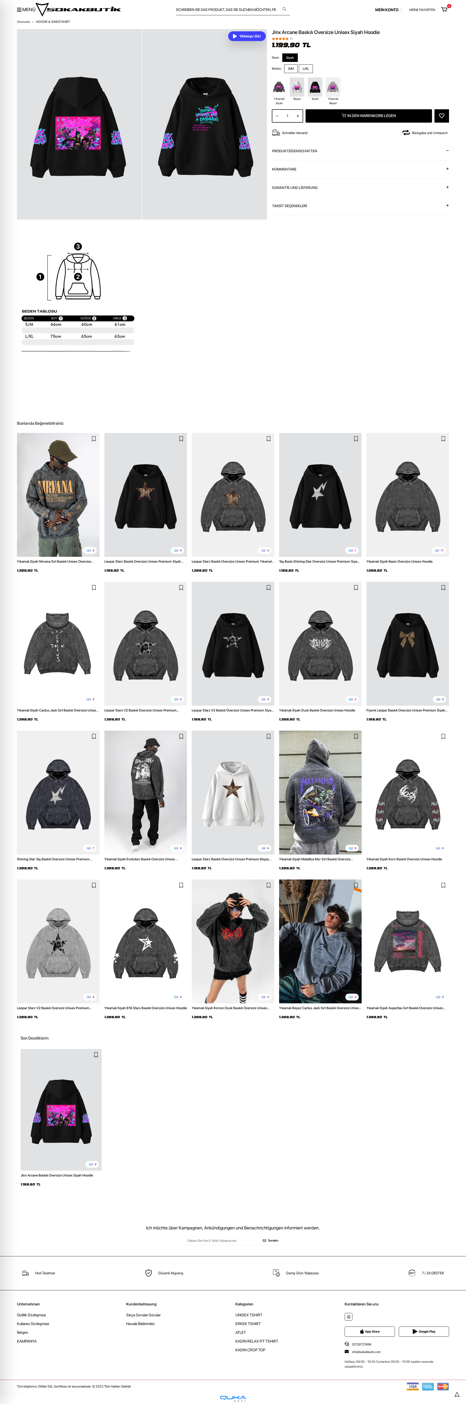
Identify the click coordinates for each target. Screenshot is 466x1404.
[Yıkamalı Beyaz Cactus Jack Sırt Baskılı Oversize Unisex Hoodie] (320, 941)
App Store (372, 1331)
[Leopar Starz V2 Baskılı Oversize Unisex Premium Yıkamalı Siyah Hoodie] (145, 644)
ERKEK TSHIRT (248, 1323)
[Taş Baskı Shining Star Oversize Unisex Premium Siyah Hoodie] (320, 495)
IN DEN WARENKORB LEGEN (371, 115)
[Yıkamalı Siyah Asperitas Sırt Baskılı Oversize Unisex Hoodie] (407, 941)
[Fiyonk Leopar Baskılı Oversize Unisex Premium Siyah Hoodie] (407, 644)
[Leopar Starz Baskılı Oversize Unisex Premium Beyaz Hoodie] (233, 792)
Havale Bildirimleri (140, 1323)
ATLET (240, 1332)
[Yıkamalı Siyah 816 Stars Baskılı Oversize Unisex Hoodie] (145, 941)
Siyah (290, 57)
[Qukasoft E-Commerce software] (233, 1399)
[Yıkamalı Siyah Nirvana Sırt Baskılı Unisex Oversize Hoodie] (58, 495)
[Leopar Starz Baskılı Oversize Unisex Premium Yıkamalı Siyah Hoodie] (233, 495)
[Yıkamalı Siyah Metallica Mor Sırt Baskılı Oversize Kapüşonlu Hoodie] (320, 792)
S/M (291, 68)
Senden (273, 1240)
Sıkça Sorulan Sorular (143, 1315)
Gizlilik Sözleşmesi (31, 1315)
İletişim (22, 1332)
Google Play (427, 1331)
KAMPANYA (27, 1341)
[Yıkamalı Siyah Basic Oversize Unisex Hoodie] (407, 495)
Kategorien (244, 1304)
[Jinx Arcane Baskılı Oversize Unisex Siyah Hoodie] (61, 1110)
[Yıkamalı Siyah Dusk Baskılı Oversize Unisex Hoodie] (320, 644)
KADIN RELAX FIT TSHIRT (256, 1341)
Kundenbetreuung (141, 1304)
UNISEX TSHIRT (248, 1315)
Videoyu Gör (250, 36)
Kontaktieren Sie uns (362, 1304)
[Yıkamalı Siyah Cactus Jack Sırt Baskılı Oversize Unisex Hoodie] (58, 644)
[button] (445, 9)
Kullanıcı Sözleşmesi (33, 1323)
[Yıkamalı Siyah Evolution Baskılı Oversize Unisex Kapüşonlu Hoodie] (145, 792)
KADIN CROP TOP (250, 1350)
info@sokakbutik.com (366, 1352)
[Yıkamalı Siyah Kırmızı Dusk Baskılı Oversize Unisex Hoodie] (233, 941)
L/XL (306, 68)
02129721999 (361, 1344)
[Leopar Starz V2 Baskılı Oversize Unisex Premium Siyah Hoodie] (233, 644)
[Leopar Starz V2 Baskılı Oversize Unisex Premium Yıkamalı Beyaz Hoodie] (58, 941)
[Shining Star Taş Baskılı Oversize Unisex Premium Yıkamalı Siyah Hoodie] (58, 792)
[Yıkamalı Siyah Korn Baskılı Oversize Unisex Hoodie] (407, 792)
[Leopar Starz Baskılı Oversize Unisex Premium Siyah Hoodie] (145, 495)
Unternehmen (28, 1304)
